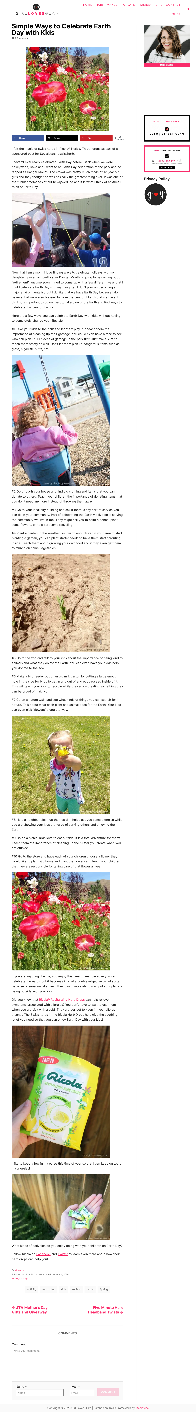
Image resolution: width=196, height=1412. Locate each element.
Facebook (43, 1254)
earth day (48, 1289)
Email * (75, 1387)
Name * (21, 1387)
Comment (19, 1344)
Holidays (16, 1278)
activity (31, 1289)
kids (63, 1289)
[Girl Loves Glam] (39, 9)
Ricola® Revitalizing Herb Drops (62, 999)
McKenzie (19, 1270)
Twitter (63, 1254)
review (76, 1289)
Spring (24, 1278)
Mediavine (142, 1408)
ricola (90, 1289)
